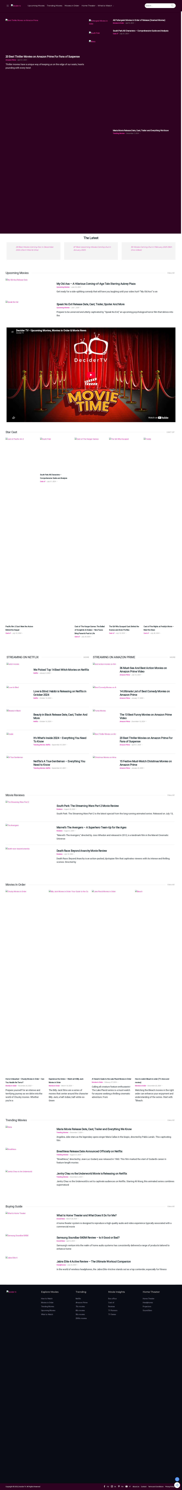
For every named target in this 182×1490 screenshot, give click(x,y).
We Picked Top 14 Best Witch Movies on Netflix (61, 669)
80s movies (80, 1310)
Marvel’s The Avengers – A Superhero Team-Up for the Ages (91, 827)
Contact (143, 1487)
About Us (136, 1487)
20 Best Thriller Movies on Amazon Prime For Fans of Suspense (43, 56)
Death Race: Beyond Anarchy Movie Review (82, 850)
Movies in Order (72, 5)
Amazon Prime (11, 60)
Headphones (61, 1265)
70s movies (80, 1306)
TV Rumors (112, 1310)
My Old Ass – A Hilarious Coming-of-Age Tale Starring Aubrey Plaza (96, 283)
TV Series (112, 1314)
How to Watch (46, 1299)
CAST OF (170, 432)
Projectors (147, 1306)
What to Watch (105, 5)
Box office (112, 1299)
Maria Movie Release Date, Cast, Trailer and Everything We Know (141, 130)
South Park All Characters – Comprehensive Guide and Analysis (141, 30)
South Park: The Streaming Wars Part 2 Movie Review (88, 805)
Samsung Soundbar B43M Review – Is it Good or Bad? (88, 1237)
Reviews (59, 809)
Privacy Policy (169, 1487)
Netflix (35, 673)
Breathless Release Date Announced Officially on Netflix (89, 1151)
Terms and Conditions (155, 1487)
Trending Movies (54, 5)
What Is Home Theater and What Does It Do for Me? (87, 1215)
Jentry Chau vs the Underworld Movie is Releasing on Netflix (92, 1173)
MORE (86, 657)
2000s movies (81, 1318)
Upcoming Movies (36, 5)
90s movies (80, 1314)
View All (170, 273)
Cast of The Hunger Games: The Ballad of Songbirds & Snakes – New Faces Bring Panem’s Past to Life (90, 629)
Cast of (115, 34)
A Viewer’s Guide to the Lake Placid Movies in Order (111, 1079)
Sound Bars (61, 1219)
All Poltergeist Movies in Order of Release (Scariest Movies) (139, 20)
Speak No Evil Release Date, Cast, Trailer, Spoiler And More (91, 304)
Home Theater (88, 5)
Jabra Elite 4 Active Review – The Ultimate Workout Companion (94, 1261)
